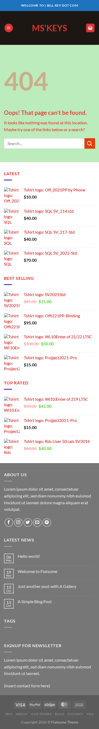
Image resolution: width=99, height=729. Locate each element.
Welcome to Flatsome (37, 571)
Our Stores (41, 714)
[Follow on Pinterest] (47, 522)
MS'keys (49, 28)
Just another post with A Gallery (47, 586)
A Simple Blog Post (35, 601)
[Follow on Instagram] (18, 522)
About (22, 714)
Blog (59, 714)
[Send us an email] (37, 522)
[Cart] (90, 28)
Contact (75, 714)
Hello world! (29, 556)
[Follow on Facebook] (8, 522)
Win (9, 714)
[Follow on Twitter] (27, 522)
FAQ (90, 714)
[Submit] (89, 143)
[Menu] (8, 28)
